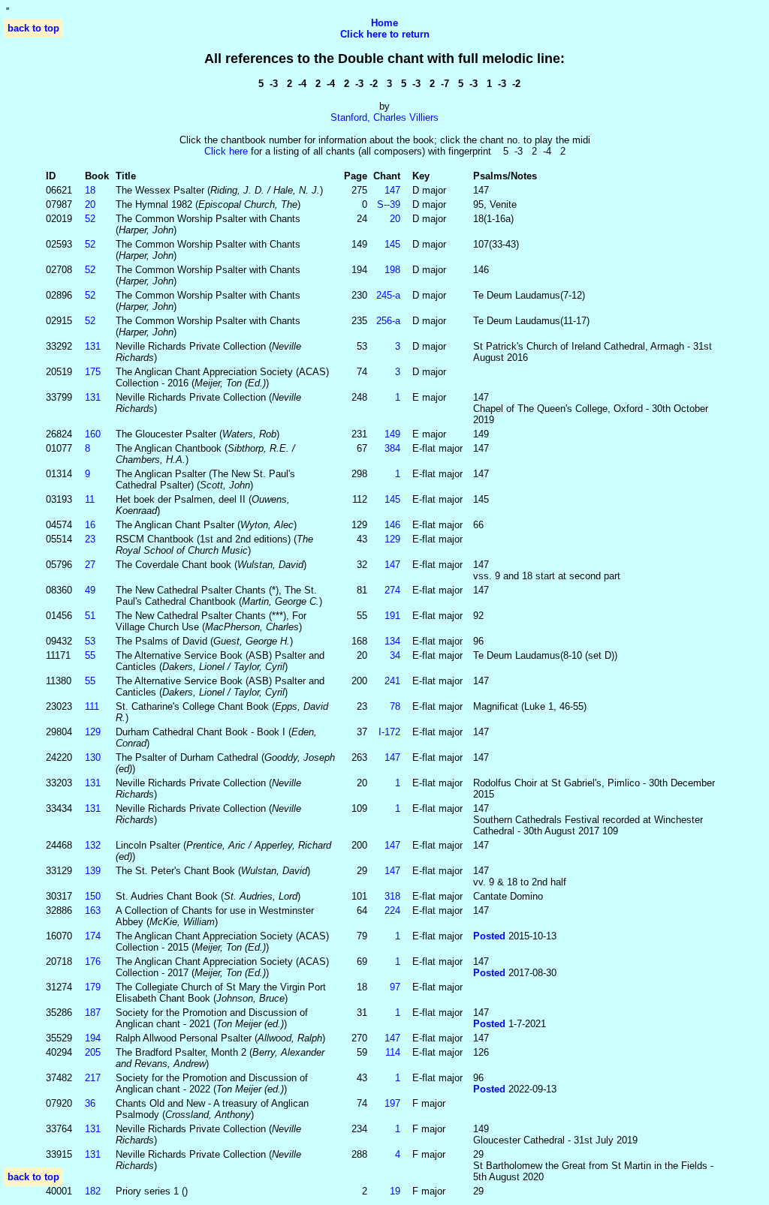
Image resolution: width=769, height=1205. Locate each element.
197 (392, 1103)
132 (93, 845)
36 (90, 1103)
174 (93, 936)
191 (392, 615)
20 (90, 204)
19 (395, 1191)
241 (392, 681)
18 (90, 190)
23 (90, 539)
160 (93, 434)
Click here (226, 151)
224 (392, 910)
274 (392, 590)
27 (90, 564)
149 (392, 434)
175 (93, 371)
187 (93, 1012)
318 (392, 896)
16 (90, 524)
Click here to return (385, 34)
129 (392, 539)
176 (93, 961)
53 (90, 641)
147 (392, 190)
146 (392, 524)
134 (392, 641)
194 (93, 1038)
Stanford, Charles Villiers (384, 117)
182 (93, 1191)
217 (93, 1077)
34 (395, 655)
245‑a (388, 295)
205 (93, 1052)
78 (395, 706)
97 (395, 987)
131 (93, 346)
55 (90, 655)
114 (392, 1052)
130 (93, 757)
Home (384, 23)
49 (90, 590)
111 (92, 706)
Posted (490, 936)
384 (392, 448)
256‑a (388, 320)
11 (90, 499)
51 (90, 615)
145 (392, 244)
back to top (33, 28)
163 (93, 910)
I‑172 (389, 732)
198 (392, 269)
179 (93, 987)
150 (93, 896)
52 (90, 218)
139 (93, 870)
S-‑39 (388, 204)
